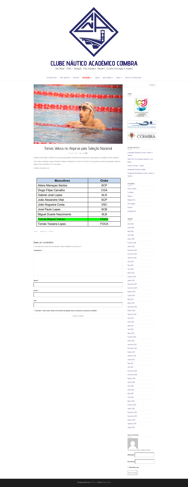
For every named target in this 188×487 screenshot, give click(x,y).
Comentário (38, 250)
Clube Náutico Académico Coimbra (94, 63)
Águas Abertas (132, 189)
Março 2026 (131, 239)
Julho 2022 (131, 318)
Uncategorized (132, 211)
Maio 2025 (130, 265)
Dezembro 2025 (132, 250)
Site (35, 301)
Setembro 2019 (132, 424)
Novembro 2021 (132, 348)
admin (86, 153)
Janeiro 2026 (131, 246)
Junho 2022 (131, 322)
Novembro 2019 (132, 416)
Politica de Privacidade (133, 78)
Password (131, 462)
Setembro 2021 (132, 356)
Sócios (118, 78)
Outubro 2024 (131, 292)
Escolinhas (131, 192)
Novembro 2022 (132, 307)
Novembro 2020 (132, 375)
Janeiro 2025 (131, 280)
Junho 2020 (131, 390)
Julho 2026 (131, 224)
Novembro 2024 (132, 288)
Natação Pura (52, 78)
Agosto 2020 (131, 382)
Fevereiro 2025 (132, 277)
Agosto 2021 (131, 359)
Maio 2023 (130, 299)
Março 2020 (131, 401)
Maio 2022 (130, 326)
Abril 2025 (131, 269)
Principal (51, 231)
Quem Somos (107, 78)
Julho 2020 (131, 386)
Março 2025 (131, 273)
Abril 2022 (130, 329)
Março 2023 (131, 303)
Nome (36, 280)
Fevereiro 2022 (132, 337)
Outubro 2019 (131, 420)
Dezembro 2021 (132, 344)
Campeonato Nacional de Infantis (137, 169)
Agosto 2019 (131, 427)
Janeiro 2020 (131, 409)
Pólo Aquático (65, 78)
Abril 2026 (131, 235)
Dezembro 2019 (132, 412)
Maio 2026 (130, 231)
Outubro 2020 (131, 378)
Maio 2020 (130, 393)
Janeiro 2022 (131, 341)
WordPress (93, 482)
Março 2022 (131, 333)
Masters (76, 78)
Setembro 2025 (132, 258)
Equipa (97, 78)
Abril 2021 (130, 367)
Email (36, 290)
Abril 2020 (131, 397)
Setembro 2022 (132, 314)
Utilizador (131, 455)
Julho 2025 (131, 262)
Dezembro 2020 (132, 371)
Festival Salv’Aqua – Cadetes (136, 166)
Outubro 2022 (131, 310)
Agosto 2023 (131, 295)
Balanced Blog (106, 482)
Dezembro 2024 (132, 284)
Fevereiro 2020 (132, 405)
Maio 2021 (130, 363)
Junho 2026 (131, 227)
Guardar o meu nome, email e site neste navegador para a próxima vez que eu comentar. (66, 311)
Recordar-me (134, 467)
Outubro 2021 (131, 352)
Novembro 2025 (132, 254)
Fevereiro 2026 (132, 243)
